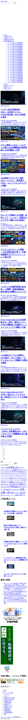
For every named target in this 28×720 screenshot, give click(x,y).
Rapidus (22, 471)
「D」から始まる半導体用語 (15, 47)
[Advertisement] (14, 19)
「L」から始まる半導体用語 (15, 61)
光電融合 (6, 484)
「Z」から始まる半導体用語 (15, 82)
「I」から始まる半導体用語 (14, 56)
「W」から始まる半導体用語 (15, 77)
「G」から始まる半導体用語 (15, 52)
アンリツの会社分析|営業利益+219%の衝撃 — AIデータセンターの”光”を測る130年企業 (15, 601)
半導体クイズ (7, 704)
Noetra (8, 471)
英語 (5, 495)
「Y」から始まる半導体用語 (15, 80)
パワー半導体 (10, 478)
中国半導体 (24, 480)
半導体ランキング (9, 85)
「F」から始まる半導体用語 (14, 51)
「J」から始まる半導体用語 (14, 57)
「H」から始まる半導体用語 (15, 54)
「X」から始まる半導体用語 (15, 79)
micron (3, 471)
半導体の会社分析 (9, 39)
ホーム (5, 34)
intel (25, 469)
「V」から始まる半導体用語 (15, 75)
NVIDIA (15, 471)
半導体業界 (7, 709)
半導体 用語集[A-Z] (9, 41)
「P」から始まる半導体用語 (14, 65)
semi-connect (4, 1)
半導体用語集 (7, 711)
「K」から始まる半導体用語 (15, 59)
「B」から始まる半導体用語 (15, 44)
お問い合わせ (7, 88)
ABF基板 (3, 467)
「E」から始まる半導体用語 (15, 49)
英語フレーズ (7, 87)
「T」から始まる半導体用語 (15, 72)
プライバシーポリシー (7, 717)
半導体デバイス (8, 38)
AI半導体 (12, 467)
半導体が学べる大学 (9, 697)
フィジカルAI (21, 478)
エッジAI (22, 474)
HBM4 (22, 469)
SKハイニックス (15, 473)
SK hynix (8, 473)
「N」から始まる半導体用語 (15, 62)
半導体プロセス (8, 36)
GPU (5, 690)
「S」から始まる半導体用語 (14, 70)
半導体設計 (16, 489)
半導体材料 (8, 489)
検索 (2, 461)
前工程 (14, 484)
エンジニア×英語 (8, 693)
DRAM (3, 469)
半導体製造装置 (8, 712)
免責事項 (15, 717)
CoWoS (21, 467)
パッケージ (7, 694)
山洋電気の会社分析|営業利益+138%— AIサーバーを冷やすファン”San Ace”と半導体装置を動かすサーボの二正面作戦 (15, 596)
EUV (7, 469)
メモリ (5, 83)
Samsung (3, 473)
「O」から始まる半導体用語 (15, 64)
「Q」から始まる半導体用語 (15, 67)
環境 (5, 714)
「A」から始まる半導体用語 (15, 42)
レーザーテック (17, 480)
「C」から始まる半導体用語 (15, 46)
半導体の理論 (7, 702)
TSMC (22, 473)
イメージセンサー (12, 475)
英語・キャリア (11, 495)
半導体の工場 (7, 701)
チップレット (11, 476)
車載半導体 (20, 495)
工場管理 (17, 492)
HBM (16, 470)
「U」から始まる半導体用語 (15, 74)
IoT (5, 691)
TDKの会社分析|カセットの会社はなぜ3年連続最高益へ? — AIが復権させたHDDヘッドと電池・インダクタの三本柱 (15, 588)
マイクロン (4, 480)
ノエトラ (18, 476)
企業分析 (5, 482)
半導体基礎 (15, 486)
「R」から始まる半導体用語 (15, 69)
